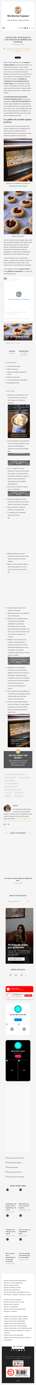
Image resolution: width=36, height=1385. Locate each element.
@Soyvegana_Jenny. (18, 765)
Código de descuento (10, 1328)
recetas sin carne (24, 777)
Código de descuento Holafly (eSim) (15, 1323)
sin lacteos (8, 793)
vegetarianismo (18, 796)
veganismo (8, 796)
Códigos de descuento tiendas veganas (16, 1316)
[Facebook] (11, 1350)
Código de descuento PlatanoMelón (14, 1321)
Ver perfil (18, 1019)
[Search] (32, 28)
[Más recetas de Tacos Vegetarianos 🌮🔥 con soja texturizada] (11, 1245)
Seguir (18, 1056)
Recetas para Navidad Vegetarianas (14, 1309)
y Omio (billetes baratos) (24, 1328)
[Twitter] (21, 28)
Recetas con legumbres (11, 1306)
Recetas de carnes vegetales (12, 1299)
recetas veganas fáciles (12, 783)
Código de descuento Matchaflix (13, 1335)
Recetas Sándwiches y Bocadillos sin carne (17, 1292)
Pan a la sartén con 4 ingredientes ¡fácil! (24, 1231)
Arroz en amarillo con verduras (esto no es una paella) (24, 1255)
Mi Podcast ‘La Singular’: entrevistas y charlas (17, 1294)
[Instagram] (23, 28)
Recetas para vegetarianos (12, 1290)
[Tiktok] (29, 28)
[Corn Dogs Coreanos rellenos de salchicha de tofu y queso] (18, 856)
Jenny (15, 805)
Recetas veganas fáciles (11, 1285)
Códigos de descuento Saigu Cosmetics (16, 1319)
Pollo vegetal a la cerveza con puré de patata (24, 1205)
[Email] (25, 28)
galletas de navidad (10, 777)
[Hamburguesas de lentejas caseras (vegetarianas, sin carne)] (11, 1195)
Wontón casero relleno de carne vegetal (10, 1231)
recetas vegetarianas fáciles (13, 790)
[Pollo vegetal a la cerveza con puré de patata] (24, 1195)
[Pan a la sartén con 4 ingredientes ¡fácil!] (24, 1221)
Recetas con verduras (10, 1311)
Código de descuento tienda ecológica (15, 1326)
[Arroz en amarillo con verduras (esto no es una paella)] (24, 1245)
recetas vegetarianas (11, 786)
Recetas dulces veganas (11, 1304)
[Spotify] (27, 28)
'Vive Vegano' (20, 818)
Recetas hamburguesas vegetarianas (15, 1280)
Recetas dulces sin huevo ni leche (14, 1302)
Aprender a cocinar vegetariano (13, 1283)
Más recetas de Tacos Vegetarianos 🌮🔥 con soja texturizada (11, 1257)
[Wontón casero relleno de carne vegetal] (11, 1221)
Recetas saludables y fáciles (12, 1287)
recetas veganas (9, 780)
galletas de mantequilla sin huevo (15, 774)
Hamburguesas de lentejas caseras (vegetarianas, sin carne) (11, 1206)
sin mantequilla (19, 793)
